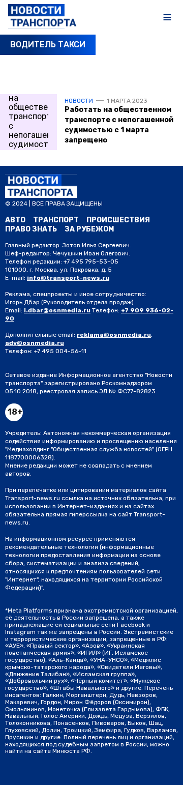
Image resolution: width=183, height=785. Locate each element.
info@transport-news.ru (68, 277)
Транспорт (56, 220)
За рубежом (89, 229)
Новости (79, 100)
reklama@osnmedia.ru (114, 334)
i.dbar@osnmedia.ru (57, 310)
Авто (15, 220)
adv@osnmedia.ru (34, 342)
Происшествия (118, 220)
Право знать (31, 229)
